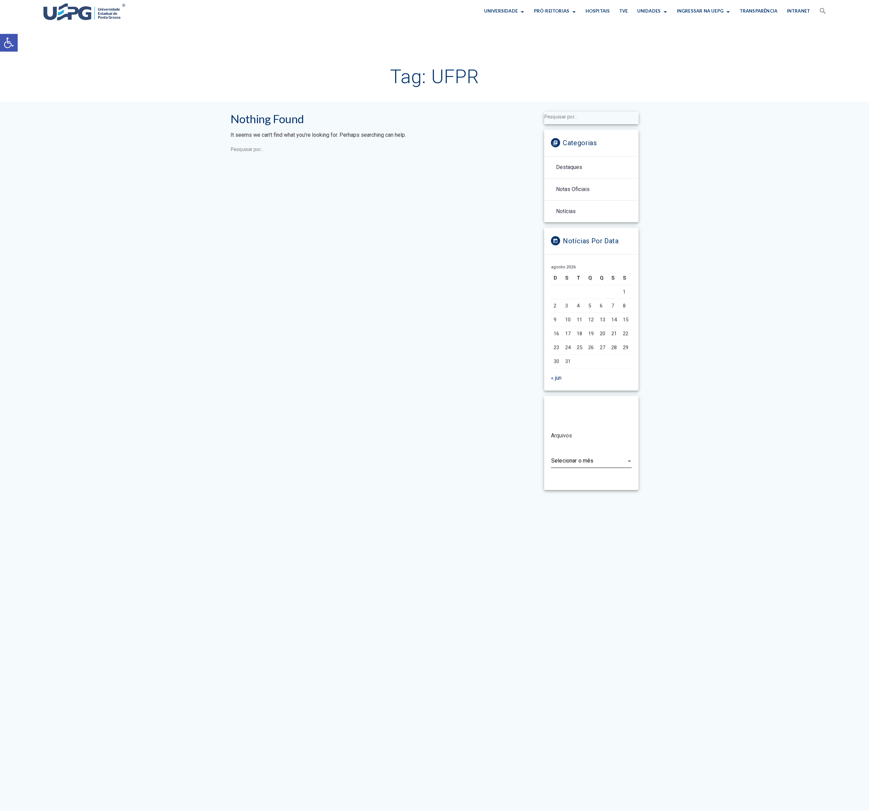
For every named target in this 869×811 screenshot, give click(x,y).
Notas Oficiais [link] (573, 189)
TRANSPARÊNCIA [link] (758, 11)
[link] (9, 43)
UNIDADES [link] (649, 11)
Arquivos (561, 435)
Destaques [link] (569, 167)
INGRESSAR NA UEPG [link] (700, 11)
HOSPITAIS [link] (597, 11)
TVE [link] (623, 11)
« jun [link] (556, 378)
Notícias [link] (566, 211)
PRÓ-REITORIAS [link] (551, 11)
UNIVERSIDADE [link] (501, 11)
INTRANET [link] (798, 11)
